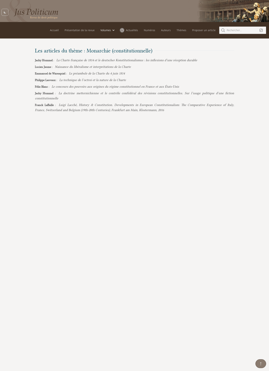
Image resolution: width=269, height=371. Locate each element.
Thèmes (181, 30)
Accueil (54, 30)
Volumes (105, 30)
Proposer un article (204, 30)
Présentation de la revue (80, 30)
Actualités (132, 30)
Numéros (149, 30)
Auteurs (166, 30)
